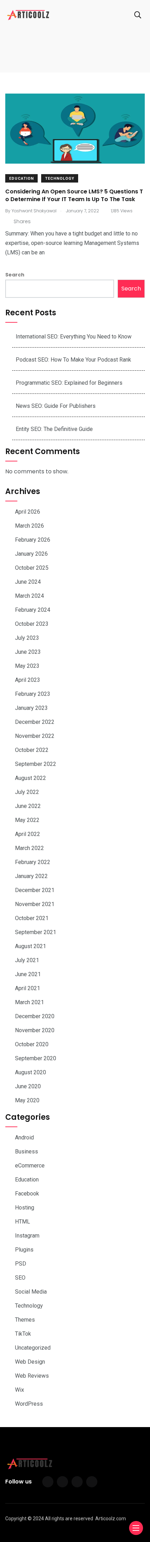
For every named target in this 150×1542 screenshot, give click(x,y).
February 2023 (32, 694)
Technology (59, 178)
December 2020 (34, 1016)
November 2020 (34, 1030)
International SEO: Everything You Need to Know (74, 336)
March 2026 (29, 525)
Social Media (31, 1291)
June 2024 (28, 581)
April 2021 (27, 988)
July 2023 (27, 638)
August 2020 (30, 1072)
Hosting (24, 1207)
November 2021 (34, 904)
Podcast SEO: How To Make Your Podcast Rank (73, 359)
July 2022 (27, 792)
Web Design (30, 1361)
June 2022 (28, 806)
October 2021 (31, 918)
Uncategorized (33, 1347)
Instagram (27, 1235)
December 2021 (34, 890)
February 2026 (32, 539)
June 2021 (28, 974)
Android (24, 1137)
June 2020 (28, 1086)
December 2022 (34, 722)
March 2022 (29, 848)
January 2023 (31, 708)
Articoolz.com (110, 1518)
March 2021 (29, 1002)
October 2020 (31, 1044)
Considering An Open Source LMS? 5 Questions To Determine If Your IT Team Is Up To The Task (74, 195)
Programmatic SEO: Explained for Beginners (69, 382)
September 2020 (35, 1058)
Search (14, 274)
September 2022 (35, 764)
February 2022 (32, 862)
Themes (25, 1319)
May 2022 (27, 820)
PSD (20, 1263)
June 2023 (28, 652)
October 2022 (31, 750)
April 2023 (27, 680)
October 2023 (31, 624)
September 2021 (35, 932)
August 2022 (30, 778)
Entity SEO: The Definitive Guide (54, 429)
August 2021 (30, 946)
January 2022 (31, 876)
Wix (19, 1389)
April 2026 (27, 511)
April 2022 (27, 834)
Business (26, 1151)
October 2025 (31, 567)
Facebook (27, 1193)
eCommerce (30, 1165)
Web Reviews (32, 1375)
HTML (22, 1221)
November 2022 (34, 736)
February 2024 (32, 609)
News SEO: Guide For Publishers (56, 406)
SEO (20, 1277)
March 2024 (29, 595)
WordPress (29, 1403)
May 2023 (27, 666)
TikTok (23, 1333)
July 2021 (27, 960)
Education (21, 178)
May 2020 (27, 1100)
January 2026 (31, 553)
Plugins (24, 1249)
